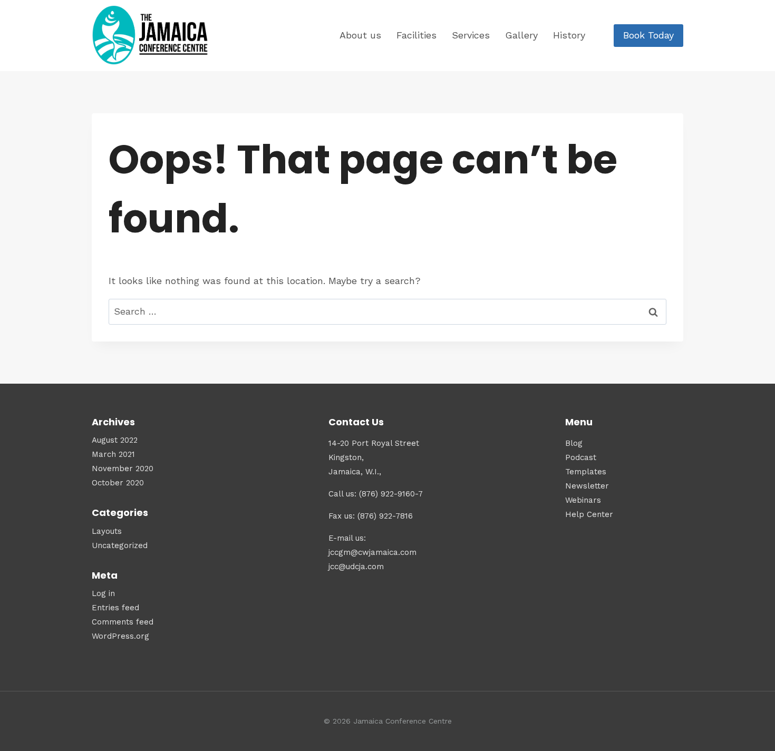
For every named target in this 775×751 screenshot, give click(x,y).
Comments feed (122, 622)
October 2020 (118, 482)
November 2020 (122, 468)
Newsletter (587, 486)
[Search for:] (387, 311)
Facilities (416, 35)
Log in (103, 593)
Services (471, 35)
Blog (574, 443)
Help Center (589, 514)
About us (360, 35)
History (569, 35)
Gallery (521, 35)
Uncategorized (120, 545)
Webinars (583, 500)
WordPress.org (120, 636)
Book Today (648, 35)
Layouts (107, 531)
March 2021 (113, 454)
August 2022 (115, 440)
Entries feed (115, 607)
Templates (585, 471)
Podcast (580, 457)
